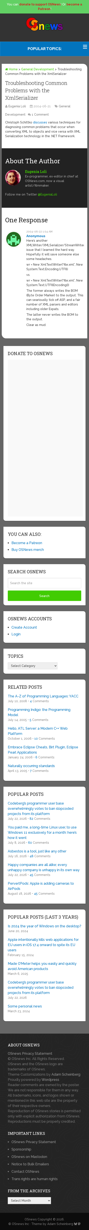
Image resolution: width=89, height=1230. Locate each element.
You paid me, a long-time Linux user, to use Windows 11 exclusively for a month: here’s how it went (42, 832)
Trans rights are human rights (34, 1179)
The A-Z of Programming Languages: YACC (43, 696)
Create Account (24, 627)
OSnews (31, 1219)
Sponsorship (21, 1149)
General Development (37, 69)
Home (13, 69)
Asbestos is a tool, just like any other (37, 851)
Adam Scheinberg (65, 1074)
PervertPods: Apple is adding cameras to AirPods (41, 886)
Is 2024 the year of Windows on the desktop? (44, 926)
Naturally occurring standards (31, 766)
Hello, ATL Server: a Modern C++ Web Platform (38, 731)
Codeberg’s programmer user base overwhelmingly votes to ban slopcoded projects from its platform (40, 808)
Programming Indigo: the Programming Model (39, 712)
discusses (40, 122)
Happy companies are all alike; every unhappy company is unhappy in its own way (43, 867)
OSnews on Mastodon (29, 1157)
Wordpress (50, 1080)
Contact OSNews (25, 1171)
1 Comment (40, 114)
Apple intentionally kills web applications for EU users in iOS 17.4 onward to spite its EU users (43, 945)
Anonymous (35, 236)
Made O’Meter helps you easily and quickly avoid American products (42, 966)
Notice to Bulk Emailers (30, 1164)
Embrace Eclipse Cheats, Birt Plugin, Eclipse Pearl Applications (43, 749)
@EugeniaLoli (47, 194)
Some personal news (25, 1006)
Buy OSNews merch (27, 550)
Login (16, 634)
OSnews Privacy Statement (30, 1053)
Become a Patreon (26, 543)
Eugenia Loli (17, 106)
